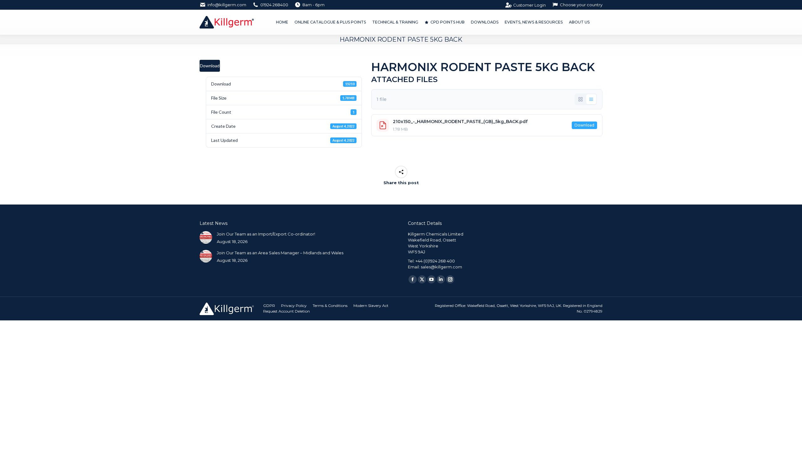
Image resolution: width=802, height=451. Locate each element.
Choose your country (581, 4)
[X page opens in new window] (422, 279)
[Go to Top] (792, 441)
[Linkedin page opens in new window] (441, 279)
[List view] (591, 99)
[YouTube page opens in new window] (431, 279)
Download (210, 65)
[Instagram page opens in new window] (450, 279)
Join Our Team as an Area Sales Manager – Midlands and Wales (280, 252)
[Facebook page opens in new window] (413, 279)
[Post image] (206, 237)
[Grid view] (580, 99)
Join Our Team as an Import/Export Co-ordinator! (266, 233)
